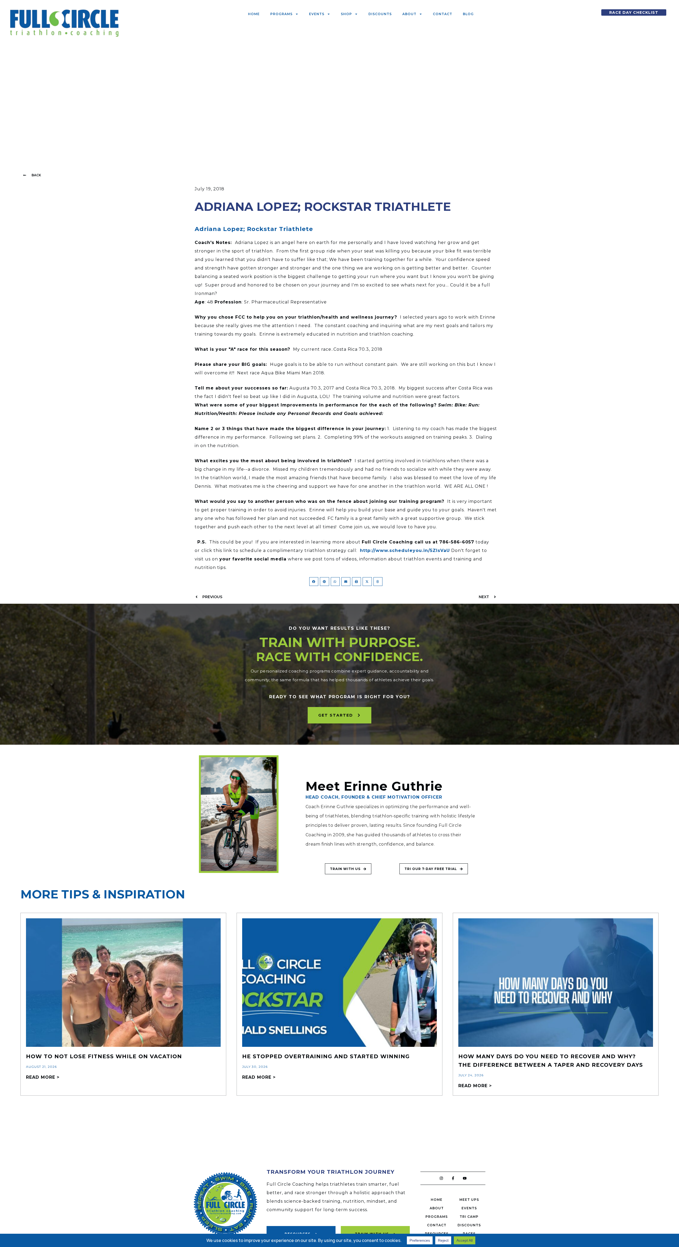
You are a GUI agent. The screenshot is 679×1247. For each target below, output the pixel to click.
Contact (442, 14)
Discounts (380, 14)
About (409, 14)
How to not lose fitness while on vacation (104, 1056)
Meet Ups (469, 1200)
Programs (281, 14)
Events (316, 14)
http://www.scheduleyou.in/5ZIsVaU (405, 550)
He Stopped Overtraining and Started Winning (326, 1056)
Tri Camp (469, 1217)
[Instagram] (441, 1178)
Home (254, 14)
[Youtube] (464, 1178)
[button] (32, 175)
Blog (468, 14)
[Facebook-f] (453, 1178)
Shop (346, 14)
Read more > (42, 1077)
